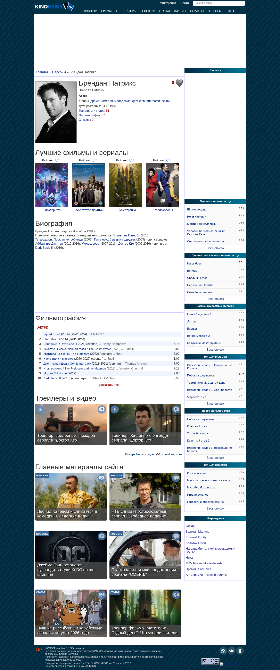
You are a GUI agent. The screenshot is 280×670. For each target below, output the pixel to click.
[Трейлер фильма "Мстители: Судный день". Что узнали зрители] (145, 614)
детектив (138, 101)
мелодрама (122, 101)
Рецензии (147, 11)
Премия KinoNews (198, 569)
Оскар (190, 526)
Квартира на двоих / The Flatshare (66, 353)
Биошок (192, 328)
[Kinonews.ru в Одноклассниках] (240, 651)
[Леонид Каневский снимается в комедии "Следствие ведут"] (71, 497)
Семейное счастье (199, 292)
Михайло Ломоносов (201, 487)
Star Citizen (50, 339)
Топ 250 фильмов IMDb (215, 410)
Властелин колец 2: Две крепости (209, 389)
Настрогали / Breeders (58, 358)
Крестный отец (197, 426)
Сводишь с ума (197, 277)
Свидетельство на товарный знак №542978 (70, 666)
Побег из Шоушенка (200, 375)
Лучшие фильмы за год (215, 201)
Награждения (215, 518)
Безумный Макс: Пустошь (204, 343)
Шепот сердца (196, 209)
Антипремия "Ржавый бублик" (207, 574)
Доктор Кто (52, 210)
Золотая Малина (197, 531)
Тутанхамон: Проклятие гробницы (59, 239)
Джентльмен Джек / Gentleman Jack (67, 363)
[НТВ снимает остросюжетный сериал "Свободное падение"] (145, 497)
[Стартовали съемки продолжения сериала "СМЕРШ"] (145, 555)
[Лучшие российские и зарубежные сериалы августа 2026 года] (71, 614)
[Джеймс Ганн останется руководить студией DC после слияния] (71, 555)
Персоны (215, 11)
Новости (90, 11)
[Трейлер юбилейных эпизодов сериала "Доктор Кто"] (71, 425)
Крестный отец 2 (198, 440)
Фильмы (180, 11)
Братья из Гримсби (126, 235)
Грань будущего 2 (199, 314)
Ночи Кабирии (196, 216)
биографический (158, 101)
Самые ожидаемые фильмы (215, 305)
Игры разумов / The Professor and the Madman (74, 368)
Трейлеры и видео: (94, 110)
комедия (107, 101)
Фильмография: (92, 115)
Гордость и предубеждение (205, 501)
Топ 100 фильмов (215, 356)
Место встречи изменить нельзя (208, 480)
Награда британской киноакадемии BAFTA (210, 550)
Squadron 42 (51, 334)
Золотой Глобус (197, 537)
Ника (189, 557)
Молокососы (164, 210)
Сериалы (197, 11)
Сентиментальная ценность (206, 241)
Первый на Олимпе (200, 285)
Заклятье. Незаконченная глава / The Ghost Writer (77, 348)
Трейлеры (128, 11)
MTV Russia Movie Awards (204, 563)
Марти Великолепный (201, 223)
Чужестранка (126, 210)
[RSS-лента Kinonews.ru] (223, 651)
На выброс (194, 263)
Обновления (77, 648)
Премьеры (109, 11)
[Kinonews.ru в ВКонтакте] (232, 651)
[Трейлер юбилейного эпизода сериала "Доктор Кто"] (145, 425)
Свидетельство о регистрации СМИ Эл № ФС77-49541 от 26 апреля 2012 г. (89, 663)
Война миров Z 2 (198, 335)
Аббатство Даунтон (90, 210)
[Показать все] (109, 384)
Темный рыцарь (198, 433)
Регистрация (167, 3)
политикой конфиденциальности (120, 656)
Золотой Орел (196, 543)
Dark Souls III (44, 247)
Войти (184, 3)
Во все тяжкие (196, 473)
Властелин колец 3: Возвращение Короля (210, 366)
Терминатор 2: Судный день (206, 382)
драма (94, 101)
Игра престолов (197, 494)
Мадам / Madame (55, 373)
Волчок (192, 270)
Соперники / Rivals (55, 344)
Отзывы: (86, 119)
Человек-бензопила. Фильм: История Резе (206, 232)
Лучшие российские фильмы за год (215, 255)
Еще (229, 11)
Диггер (191, 321)
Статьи (164, 11)
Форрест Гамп (196, 397)
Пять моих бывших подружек (114, 239)
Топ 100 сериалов (215, 464)
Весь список (215, 248)
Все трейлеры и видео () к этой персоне (153, 454)
